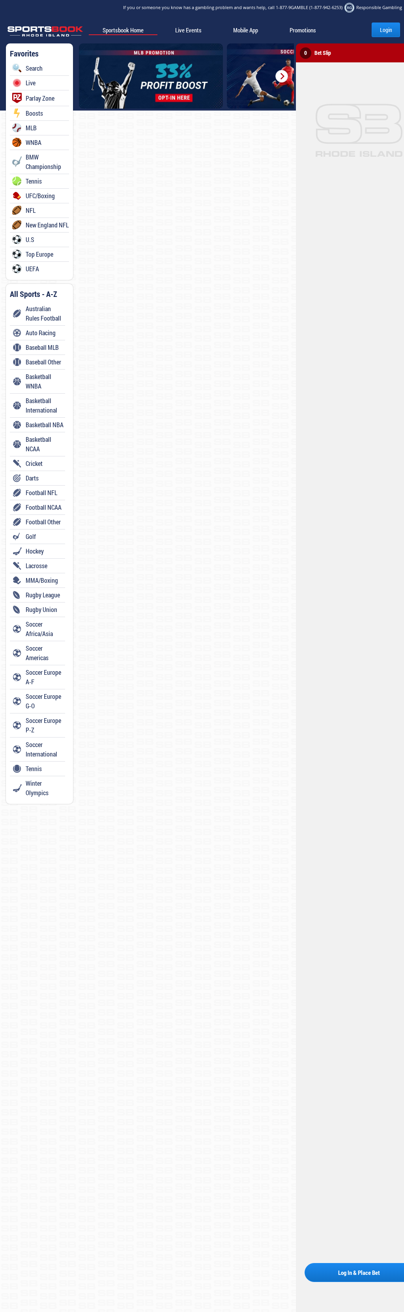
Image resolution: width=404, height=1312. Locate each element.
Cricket (34, 463)
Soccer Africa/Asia (39, 629)
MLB (31, 128)
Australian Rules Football (43, 313)
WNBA (33, 142)
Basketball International (41, 405)
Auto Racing (41, 332)
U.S (30, 239)
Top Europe (39, 254)
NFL (31, 210)
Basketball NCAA (38, 444)
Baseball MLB (42, 347)
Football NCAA (44, 507)
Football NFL (41, 492)
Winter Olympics (37, 788)
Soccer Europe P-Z (43, 725)
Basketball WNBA (38, 381)
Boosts (34, 113)
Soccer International (41, 749)
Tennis (34, 181)
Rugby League (43, 595)
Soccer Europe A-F (43, 677)
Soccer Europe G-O (43, 701)
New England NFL (47, 225)
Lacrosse (36, 565)
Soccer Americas (37, 653)
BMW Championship (43, 162)
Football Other (43, 522)
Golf (31, 536)
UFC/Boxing (40, 195)
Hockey (35, 551)
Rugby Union (41, 609)
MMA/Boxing (42, 580)
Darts (32, 478)
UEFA (32, 269)
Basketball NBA (45, 424)
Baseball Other (43, 362)
